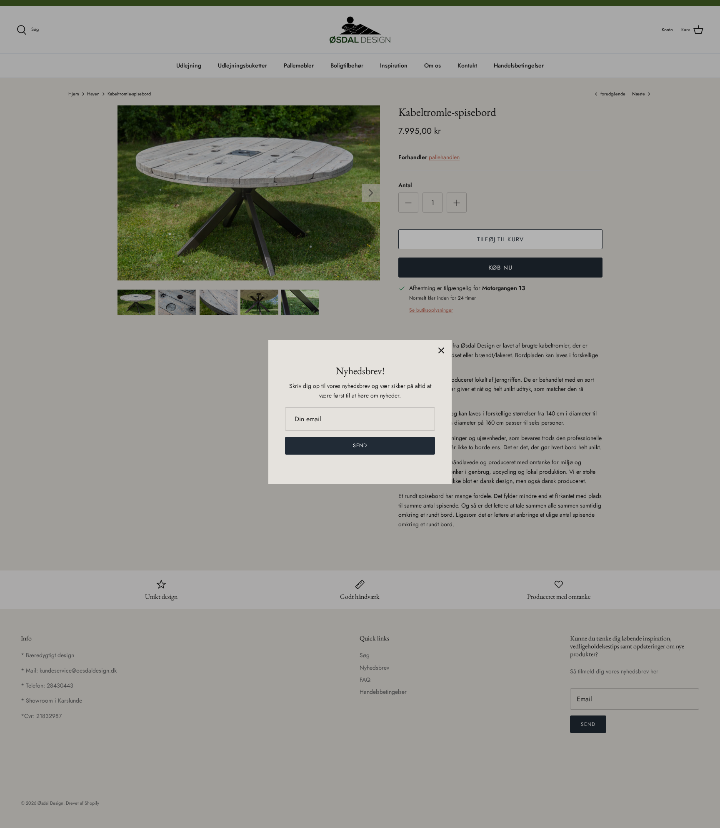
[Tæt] (441, 350)
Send (360, 445)
